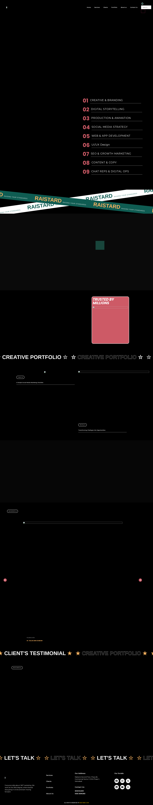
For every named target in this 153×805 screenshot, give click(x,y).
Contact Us (134, 7)
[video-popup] (100, 245)
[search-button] (143, 11)
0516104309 (79, 791)
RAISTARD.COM (84, 803)
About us (124, 7)
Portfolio (114, 7)
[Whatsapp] (128, 787)
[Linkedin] (116, 787)
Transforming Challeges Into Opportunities (91, 430)
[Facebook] (116, 781)
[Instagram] (122, 781)
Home (89, 7)
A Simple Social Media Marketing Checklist (29, 382)
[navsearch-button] (142, 4)
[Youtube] (122, 787)
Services (97, 7)
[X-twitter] (128, 781)
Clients (105, 7)
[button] (5, 580)
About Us (49, 794)
